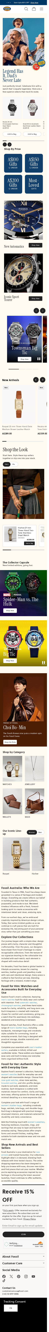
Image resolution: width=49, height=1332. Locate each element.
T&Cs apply (8, 1208)
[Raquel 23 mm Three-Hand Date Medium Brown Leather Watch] (18, 402)
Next (9, 144)
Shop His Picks (10, 740)
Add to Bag (11, 134)
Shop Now (36, 245)
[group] (23, 338)
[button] (36, 310)
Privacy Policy (29, 1217)
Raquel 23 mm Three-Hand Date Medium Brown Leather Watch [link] (17, 426)
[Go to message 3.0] (10, 2)
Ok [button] (10, 1308)
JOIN (23, 1232)
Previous (5, 144)
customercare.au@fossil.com (15, 1289)
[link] (23, 224)
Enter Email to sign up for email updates (22, 1223)
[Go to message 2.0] (8, 2)
